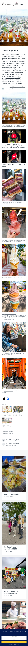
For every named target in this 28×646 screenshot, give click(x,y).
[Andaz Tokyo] (18, 409)
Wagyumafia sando (7, 202)
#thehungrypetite (9, 89)
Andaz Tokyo (15, 125)
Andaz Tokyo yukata (7, 354)
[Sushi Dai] (7, 420)
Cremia (4, 277)
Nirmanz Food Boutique (12, 494)
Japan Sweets (5, 412)
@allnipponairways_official (11, 76)
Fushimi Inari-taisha (8, 391)
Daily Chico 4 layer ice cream (9, 314)
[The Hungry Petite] (10, 4)
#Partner (20, 83)
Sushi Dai (4, 423)
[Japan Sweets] (7, 409)
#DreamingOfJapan (11, 83)
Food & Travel (7, 433)
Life (12, 433)
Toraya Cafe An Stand (7, 240)
